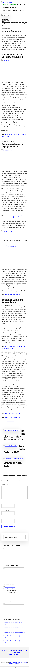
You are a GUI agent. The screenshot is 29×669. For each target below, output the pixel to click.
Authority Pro (13, 662)
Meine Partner (6, 650)
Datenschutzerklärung (14, 652)
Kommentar (4, 484)
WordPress (12, 663)
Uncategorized (10, 421)
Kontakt (17, 650)
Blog (12, 650)
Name (3, 502)
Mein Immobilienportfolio (12, 294)
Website (3, 518)
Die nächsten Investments (12, 417)
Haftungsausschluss (14, 654)
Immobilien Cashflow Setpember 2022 (14, 435)
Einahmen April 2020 (13, 464)
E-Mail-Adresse (5, 510)
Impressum (24, 650)
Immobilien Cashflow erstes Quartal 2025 (15, 632)
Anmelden (17, 663)
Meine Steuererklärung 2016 (13, 413)
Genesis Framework (22, 662)
